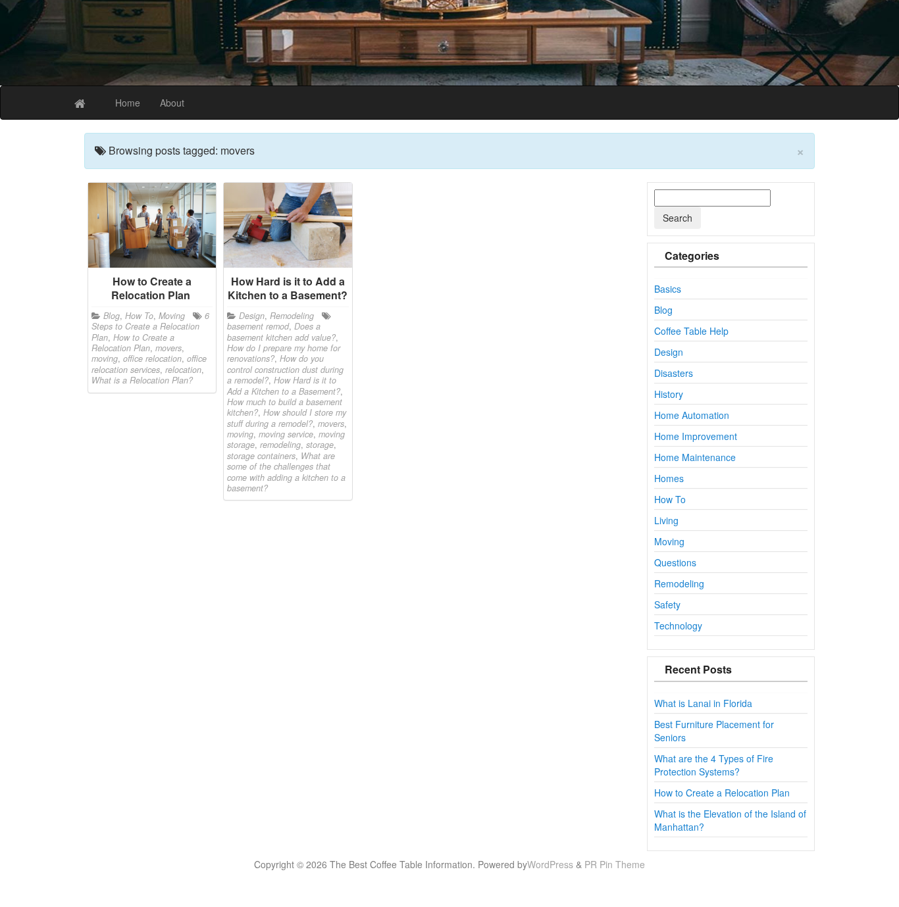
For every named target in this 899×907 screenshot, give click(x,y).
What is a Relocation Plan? (142, 380)
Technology (678, 625)
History (668, 394)
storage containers (261, 456)
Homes (669, 478)
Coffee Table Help (691, 330)
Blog (111, 316)
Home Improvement (695, 436)
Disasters (673, 373)
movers (168, 348)
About (172, 102)
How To (139, 316)
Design (252, 316)
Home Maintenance (695, 457)
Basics (667, 288)
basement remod (258, 326)
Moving (172, 316)
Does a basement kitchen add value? (281, 331)
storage (320, 445)
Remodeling (292, 316)
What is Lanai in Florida (703, 703)
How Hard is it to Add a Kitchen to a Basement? (283, 385)
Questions (675, 562)
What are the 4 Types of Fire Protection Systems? (713, 765)
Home (127, 102)
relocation (183, 370)
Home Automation (691, 415)
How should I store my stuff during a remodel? (286, 417)
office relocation (152, 358)
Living (666, 520)
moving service (286, 434)
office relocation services (149, 364)
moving (104, 358)
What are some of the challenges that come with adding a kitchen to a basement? (286, 472)
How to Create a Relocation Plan (132, 342)
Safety (667, 604)
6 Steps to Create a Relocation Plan (150, 326)
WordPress (550, 864)
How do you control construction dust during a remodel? (285, 369)
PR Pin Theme (614, 864)
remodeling (280, 445)
